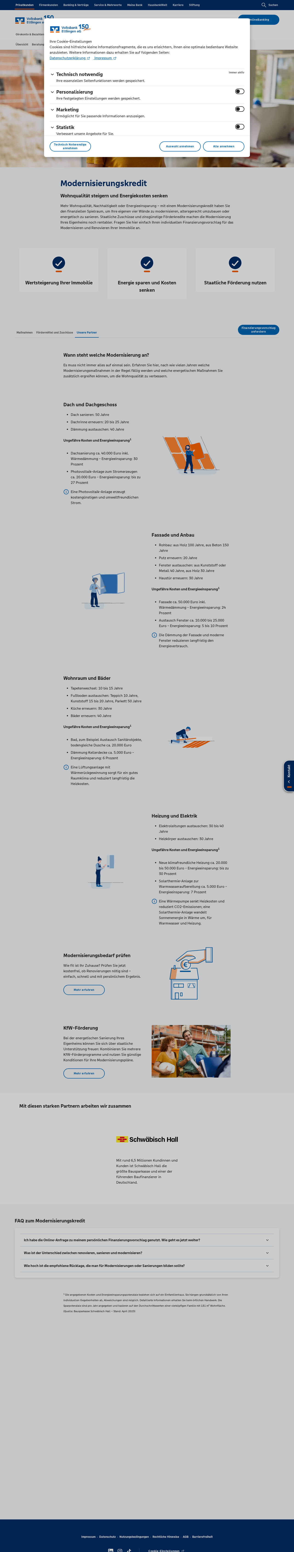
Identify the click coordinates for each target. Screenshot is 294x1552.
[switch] (239, 91)
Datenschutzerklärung (68, 58)
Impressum (103, 58)
